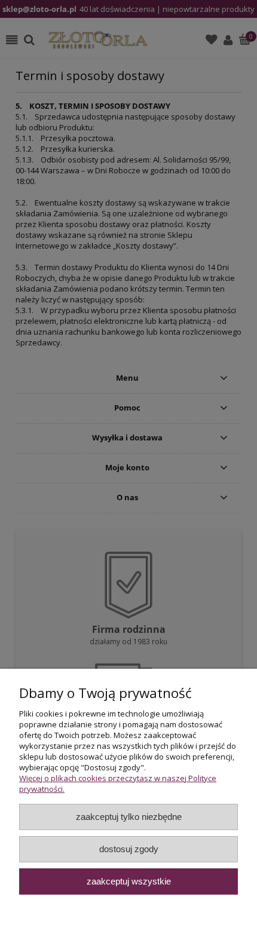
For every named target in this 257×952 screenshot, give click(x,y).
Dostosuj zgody (128, 849)
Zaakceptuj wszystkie (129, 881)
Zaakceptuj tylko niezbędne (129, 817)
